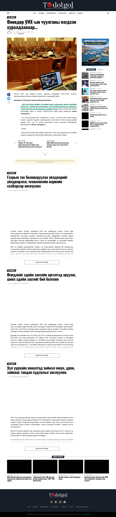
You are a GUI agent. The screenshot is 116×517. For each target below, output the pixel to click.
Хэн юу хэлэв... (63, 13)
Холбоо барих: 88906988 (82, 507)
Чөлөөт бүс (72, 13)
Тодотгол (21, 33)
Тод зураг (80, 13)
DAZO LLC (87, 514)
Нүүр (34, 13)
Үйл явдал (41, 13)
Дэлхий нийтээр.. (51, 13)
